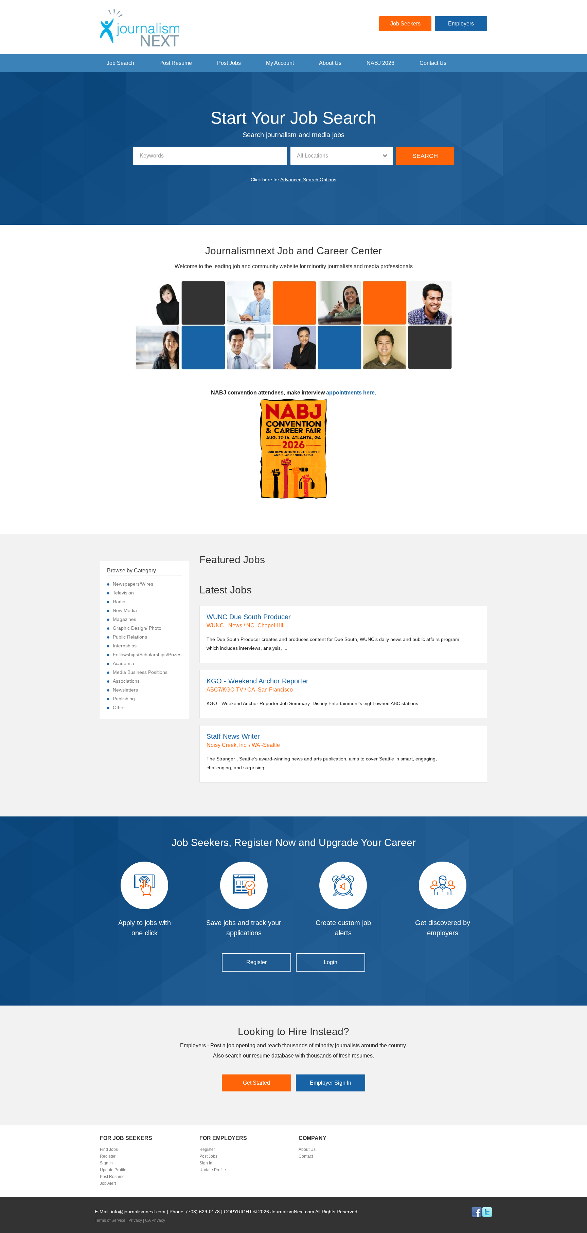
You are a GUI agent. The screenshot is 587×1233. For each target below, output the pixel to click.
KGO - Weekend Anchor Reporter (257, 681)
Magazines (124, 619)
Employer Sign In (330, 1083)
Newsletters (125, 690)
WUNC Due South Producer (249, 617)
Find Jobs (109, 1149)
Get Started (256, 1083)
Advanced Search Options (308, 179)
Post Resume (175, 63)
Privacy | (136, 1220)
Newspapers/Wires (133, 584)
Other (119, 707)
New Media (125, 610)
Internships (125, 645)
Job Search (120, 63)
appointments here (350, 392)
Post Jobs (229, 63)
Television (123, 592)
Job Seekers (405, 23)
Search (425, 155)
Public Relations (130, 637)
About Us (330, 63)
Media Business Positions (140, 672)
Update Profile (113, 1169)
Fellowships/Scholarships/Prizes (147, 654)
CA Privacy (155, 1220)
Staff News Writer (233, 736)
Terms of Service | (111, 1220)
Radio (119, 601)
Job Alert (108, 1183)
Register (256, 962)
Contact (306, 1156)
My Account (280, 63)
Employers (461, 23)
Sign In (106, 1163)
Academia (123, 663)
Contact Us (433, 63)
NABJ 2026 (380, 63)
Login (330, 962)
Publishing (124, 698)
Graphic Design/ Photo (137, 628)
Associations (126, 681)
